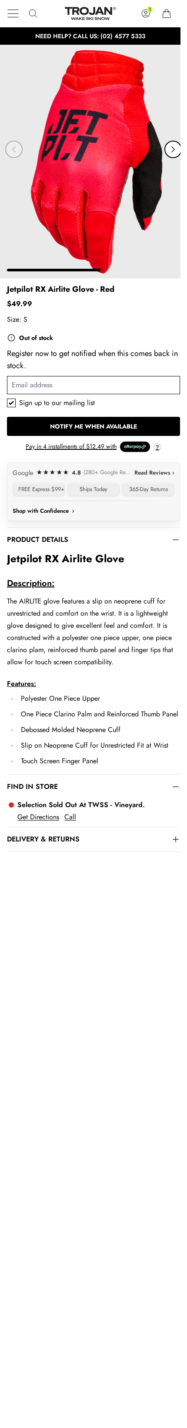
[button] (13, 13)
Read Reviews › (154, 472)
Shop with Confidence (43, 511)
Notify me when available (93, 426)
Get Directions (38, 817)
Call (70, 817)
